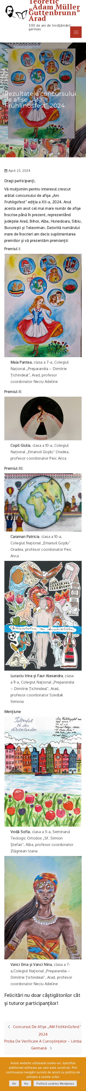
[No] (80, 1074)
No (26, 1083)
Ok (14, 1083)
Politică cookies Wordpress (55, 1083)
